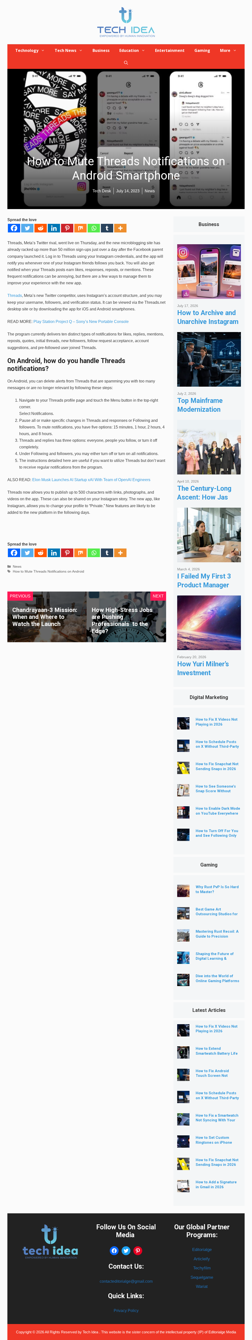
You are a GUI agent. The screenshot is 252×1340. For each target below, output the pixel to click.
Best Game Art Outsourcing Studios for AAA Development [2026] (218, 914)
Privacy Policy (126, 1311)
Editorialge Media (222, 1332)
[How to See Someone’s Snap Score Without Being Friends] (183, 792)
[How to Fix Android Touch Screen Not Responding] (183, 1077)
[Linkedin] (54, 228)
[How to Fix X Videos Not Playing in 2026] (183, 725)
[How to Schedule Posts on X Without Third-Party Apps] (183, 748)
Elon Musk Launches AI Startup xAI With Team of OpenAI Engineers (90, 480)
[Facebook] (14, 228)
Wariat (202, 1286)
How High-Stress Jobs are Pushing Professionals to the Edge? (122, 621)
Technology (26, 50)
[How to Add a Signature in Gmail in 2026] (183, 1188)
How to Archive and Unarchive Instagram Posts (207, 321)
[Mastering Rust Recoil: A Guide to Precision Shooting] (183, 937)
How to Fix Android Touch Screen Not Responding (212, 1076)
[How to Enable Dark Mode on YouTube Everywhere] (183, 814)
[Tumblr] (107, 228)
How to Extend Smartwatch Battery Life (217, 1051)
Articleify (202, 1259)
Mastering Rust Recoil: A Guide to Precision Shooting (217, 936)
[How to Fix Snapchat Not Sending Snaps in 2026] (183, 770)
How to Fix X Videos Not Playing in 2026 (216, 722)
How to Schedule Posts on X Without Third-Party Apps (217, 747)
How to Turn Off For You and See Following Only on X (217, 836)
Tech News (65, 50)
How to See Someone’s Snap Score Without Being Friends (216, 791)
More (225, 50)
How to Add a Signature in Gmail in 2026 (216, 1184)
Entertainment (170, 50)
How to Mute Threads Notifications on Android (48, 571)
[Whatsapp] (94, 228)
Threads (14, 295)
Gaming (202, 50)
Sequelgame (201, 1277)
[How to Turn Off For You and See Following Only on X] (183, 837)
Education (129, 50)
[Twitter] (27, 228)
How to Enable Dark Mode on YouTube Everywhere (218, 811)
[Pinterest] (67, 228)
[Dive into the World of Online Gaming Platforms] (183, 982)
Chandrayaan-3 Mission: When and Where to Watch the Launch (44, 617)
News (17, 566)
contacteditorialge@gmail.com (126, 1281)
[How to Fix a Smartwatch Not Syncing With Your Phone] (183, 1121)
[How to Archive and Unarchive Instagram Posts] (209, 295)
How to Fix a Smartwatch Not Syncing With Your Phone (217, 1120)
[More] (120, 228)
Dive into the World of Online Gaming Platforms (217, 978)
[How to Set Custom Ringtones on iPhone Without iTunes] (183, 1144)
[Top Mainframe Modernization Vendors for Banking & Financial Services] (209, 383)
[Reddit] (40, 228)
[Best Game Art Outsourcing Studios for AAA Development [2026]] (183, 915)
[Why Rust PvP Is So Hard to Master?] (183, 893)
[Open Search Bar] (126, 63)
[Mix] (80, 228)
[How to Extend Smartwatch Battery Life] (183, 1054)
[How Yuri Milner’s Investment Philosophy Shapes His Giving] (209, 646)
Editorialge (202, 1249)
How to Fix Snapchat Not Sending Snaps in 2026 (217, 766)
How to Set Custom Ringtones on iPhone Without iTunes (214, 1142)
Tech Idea (91, 1332)
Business (101, 50)
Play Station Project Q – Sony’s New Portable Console (81, 322)
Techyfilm (202, 1268)
